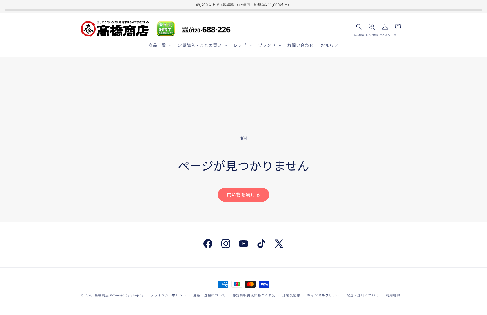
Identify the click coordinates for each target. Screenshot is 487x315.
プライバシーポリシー (168, 295)
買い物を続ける (243, 194)
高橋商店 (101, 295)
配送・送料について (363, 295)
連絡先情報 (291, 295)
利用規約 (393, 295)
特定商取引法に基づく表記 (254, 295)
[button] (159, 45)
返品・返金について (209, 295)
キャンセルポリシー (323, 295)
